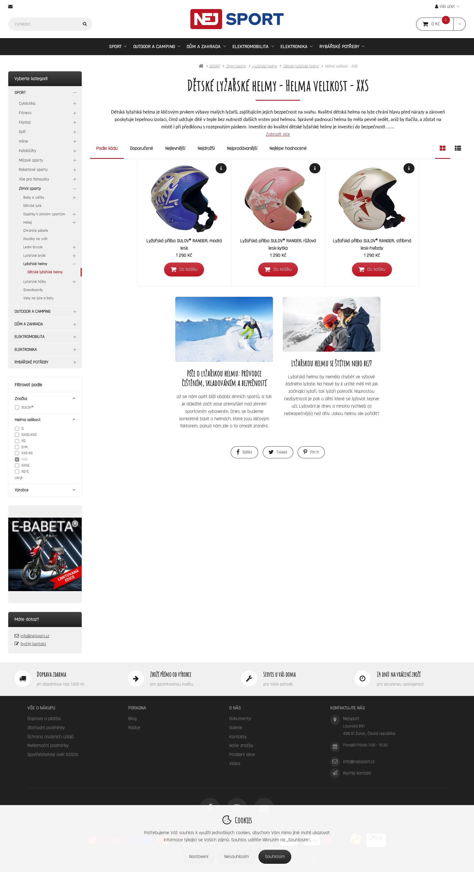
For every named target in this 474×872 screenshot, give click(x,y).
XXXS (25, 465)
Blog (132, 718)
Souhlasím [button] (275, 856)
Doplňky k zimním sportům (44, 214)
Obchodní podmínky (46, 727)
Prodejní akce (242, 754)
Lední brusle (33, 247)
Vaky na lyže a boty (38, 298)
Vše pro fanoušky (34, 179)
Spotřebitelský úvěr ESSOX (52, 754)
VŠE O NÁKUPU (41, 708)
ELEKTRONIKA (293, 46)
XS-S (25, 471)
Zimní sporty (30, 188)
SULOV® (27, 407)
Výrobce (22, 490)
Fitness (25, 113)
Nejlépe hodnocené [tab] (288, 148)
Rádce (134, 727)
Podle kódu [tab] (107, 148)
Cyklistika (27, 103)
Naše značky (241, 745)
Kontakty (238, 736)
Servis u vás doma (279, 674)
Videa (234, 763)
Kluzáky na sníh (35, 238)
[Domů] (237, 19)
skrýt (19, 477)
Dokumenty (240, 718)
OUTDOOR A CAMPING (154, 46)
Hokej (27, 222)
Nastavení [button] (198, 856)
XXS (24, 459)
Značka (21, 399)
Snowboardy (33, 289)
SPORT (115, 46)
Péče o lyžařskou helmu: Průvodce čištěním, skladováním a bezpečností (224, 378)
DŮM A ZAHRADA (204, 46)
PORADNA (137, 708)
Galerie (235, 727)
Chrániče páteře (35, 230)
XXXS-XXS (28, 434)
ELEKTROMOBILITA (250, 46)
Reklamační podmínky (48, 745)
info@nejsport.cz (35, 636)
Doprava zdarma (51, 674)
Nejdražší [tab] (206, 148)
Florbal (24, 122)
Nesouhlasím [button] (236, 856)
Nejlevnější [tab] (175, 148)
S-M (24, 447)
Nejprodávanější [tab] (242, 148)
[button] (459, 24)
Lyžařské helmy (35, 263)
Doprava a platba (44, 718)
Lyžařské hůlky (34, 281)
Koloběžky (27, 151)
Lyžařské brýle (34, 255)
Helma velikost (28, 420)
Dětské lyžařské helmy (45, 272)
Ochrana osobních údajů (50, 736)
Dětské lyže (32, 205)
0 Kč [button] (442, 24)
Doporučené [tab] (141, 148)
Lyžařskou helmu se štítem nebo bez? (331, 363)
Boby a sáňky (33, 197)
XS (23, 440)
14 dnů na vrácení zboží (399, 674)
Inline (23, 141)
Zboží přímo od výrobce (170, 674)
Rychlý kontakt (33, 644)
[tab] (442, 148)
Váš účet (447, 6)
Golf (22, 132)
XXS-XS (27, 453)
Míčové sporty (31, 160)
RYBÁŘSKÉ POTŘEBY (339, 46)
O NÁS (235, 708)
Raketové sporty (33, 170)
